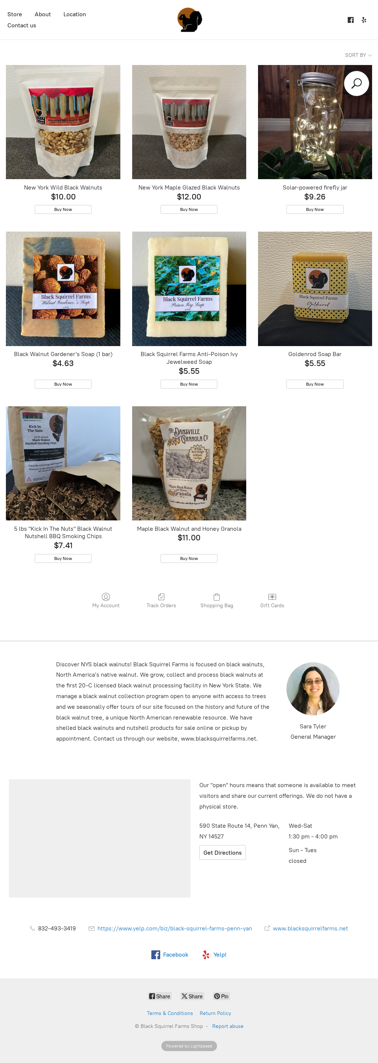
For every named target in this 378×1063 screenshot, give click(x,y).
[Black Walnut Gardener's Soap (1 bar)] (63, 289)
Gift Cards (272, 605)
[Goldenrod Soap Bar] (315, 289)
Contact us (21, 25)
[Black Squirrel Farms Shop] (189, 20)
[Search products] (356, 83)
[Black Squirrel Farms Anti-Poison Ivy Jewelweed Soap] (189, 289)
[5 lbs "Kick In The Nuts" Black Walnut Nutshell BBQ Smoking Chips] (63, 463)
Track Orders (161, 605)
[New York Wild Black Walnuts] (63, 122)
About (43, 14)
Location (74, 14)
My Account (106, 605)
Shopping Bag (216, 605)
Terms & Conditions (170, 1013)
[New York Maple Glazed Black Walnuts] (189, 122)
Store (14, 14)
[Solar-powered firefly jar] (315, 122)
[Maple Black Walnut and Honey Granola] (189, 463)
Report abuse (228, 1026)
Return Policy (215, 1013)
